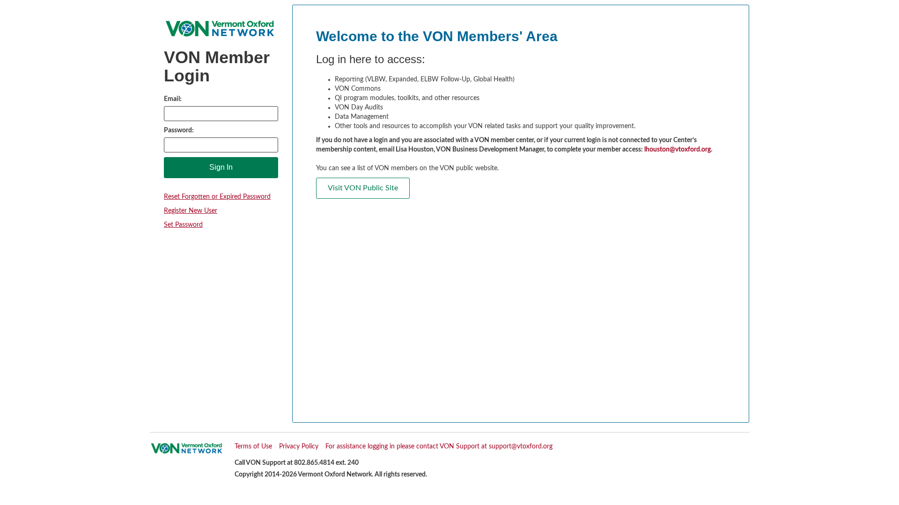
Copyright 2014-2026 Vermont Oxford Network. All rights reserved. (331, 474)
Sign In (221, 167)
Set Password (183, 225)
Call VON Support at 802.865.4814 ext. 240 (297, 463)
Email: (173, 99)
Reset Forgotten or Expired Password (217, 197)
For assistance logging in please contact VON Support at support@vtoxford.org (439, 446)
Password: (179, 130)
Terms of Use (253, 446)
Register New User (190, 211)
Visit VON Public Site (363, 188)
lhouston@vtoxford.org (677, 149)
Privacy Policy (298, 446)
